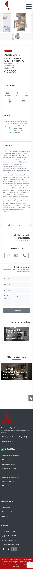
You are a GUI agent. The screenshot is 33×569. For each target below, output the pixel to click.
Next (27, 334)
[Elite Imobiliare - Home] (6, 6)
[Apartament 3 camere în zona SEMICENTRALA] (16, 22)
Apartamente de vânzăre (11, 455)
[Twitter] (8, 549)
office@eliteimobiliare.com (11, 544)
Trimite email (16, 310)
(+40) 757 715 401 (10, 536)
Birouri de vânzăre (9, 464)
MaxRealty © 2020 (23, 564)
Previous (6, 334)
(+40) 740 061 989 (10, 531)
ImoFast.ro (16, 566)
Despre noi (6, 507)
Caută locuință (8, 512)
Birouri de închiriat (9, 486)
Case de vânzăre (8, 460)
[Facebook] (3, 549)
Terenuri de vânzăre (9, 468)
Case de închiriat (8, 481)
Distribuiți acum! (17, 225)
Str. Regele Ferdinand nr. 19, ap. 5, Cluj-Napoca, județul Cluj (14, 437)
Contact (5, 516)
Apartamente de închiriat (11, 477)
